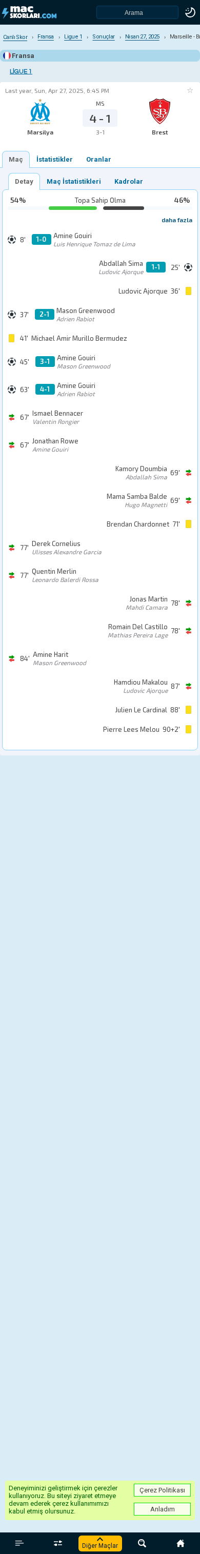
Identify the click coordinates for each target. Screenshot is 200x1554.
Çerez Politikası (162, 1490)
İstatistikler (54, 159)
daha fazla (177, 219)
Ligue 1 (21, 71)
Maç (16, 159)
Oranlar (98, 159)
